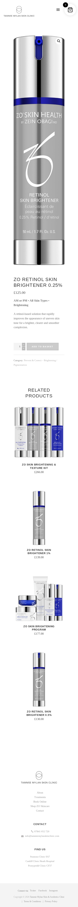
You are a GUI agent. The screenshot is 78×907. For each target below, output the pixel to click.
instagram (53, 890)
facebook (42, 890)
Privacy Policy (51, 901)
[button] (59, 41)
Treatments (40, 797)
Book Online (39, 801)
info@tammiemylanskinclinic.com (41, 836)
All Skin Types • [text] (39, 300)
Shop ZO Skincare (40, 806)
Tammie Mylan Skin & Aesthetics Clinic (47, 897)
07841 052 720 (41, 831)
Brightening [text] (21, 305)
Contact (40, 810)
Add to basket (43, 347)
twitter (33, 890)
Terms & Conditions (32, 901)
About (40, 792)
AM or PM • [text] (22, 300)
